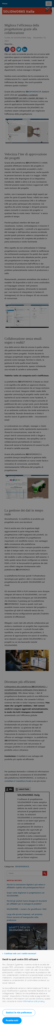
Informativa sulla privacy (33, 1001)
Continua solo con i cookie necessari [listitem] (20, 954)
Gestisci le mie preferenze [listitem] (19, 1012)
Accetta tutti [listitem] (12, 1020)
